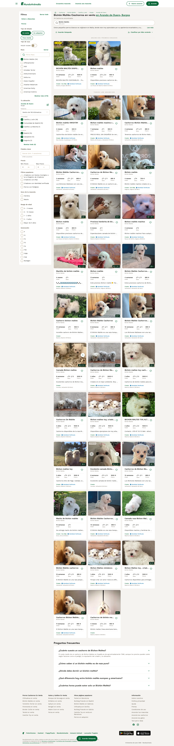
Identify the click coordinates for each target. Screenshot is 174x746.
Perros (23, 24)
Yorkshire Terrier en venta (32, 704)
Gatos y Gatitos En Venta (57, 695)
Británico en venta (55, 701)
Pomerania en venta (30, 707)
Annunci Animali (76, 733)
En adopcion (38, 33)
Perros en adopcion (81, 717)
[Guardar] (82, 69)
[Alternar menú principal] (16, 4)
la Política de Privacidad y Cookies (66, 741)
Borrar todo (44, 14)
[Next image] (83, 355)
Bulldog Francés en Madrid (84, 701)
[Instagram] (138, 725)
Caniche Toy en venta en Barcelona (83, 713)
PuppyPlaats (50, 733)
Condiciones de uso (139, 709)
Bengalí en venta (54, 707)
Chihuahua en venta (30, 698)
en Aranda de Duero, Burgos (113, 15)
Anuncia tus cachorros (140, 715)
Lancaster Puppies (91, 733)
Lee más (150, 28)
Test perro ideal (137, 721)
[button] (70, 355)
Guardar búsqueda (65, 32)
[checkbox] (22, 59)
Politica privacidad (138, 701)
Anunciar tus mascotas (140, 712)
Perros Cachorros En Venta (32, 695)
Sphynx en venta (54, 704)
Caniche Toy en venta (30, 715)
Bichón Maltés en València (83, 704)
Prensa (134, 707)
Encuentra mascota (63, 4)
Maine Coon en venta (56, 709)
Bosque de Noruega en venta (58, 698)
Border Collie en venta (31, 709)
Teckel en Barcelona (81, 698)
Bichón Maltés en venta (31, 701)
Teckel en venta (28, 712)
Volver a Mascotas (28, 19)
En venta (26, 33)
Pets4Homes (31, 733)
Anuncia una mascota (83, 4)
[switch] (34, 45)
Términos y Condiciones (48, 741)
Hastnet (41, 733)
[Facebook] (134, 725)
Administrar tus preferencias (31, 742)
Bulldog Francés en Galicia (83, 709)
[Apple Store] (143, 733)
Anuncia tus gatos (138, 718)
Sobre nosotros (137, 698)
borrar (46, 50)
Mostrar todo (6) (30, 144)
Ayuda (134, 704)
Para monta (27, 38)
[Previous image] (57, 355)
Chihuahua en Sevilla (81, 707)
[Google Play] (126, 733)
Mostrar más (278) (41, 96)
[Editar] (48, 105)
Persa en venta (53, 712)
